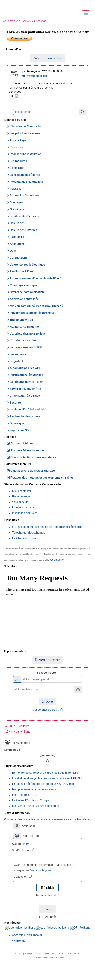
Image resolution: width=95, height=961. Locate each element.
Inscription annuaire (24, 513)
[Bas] (37, 4)
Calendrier (47, 566)
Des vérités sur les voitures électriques (36, 806)
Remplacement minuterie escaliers (34, 789)
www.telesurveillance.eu (27, 935)
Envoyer (47, 701)
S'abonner (18, 844)
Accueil (26, 21)
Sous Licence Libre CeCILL (67, 953)
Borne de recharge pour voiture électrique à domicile (45, 772)
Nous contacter (21, 491)
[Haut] (9, 4)
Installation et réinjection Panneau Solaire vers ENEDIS (47, 778)
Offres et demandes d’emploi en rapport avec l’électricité (47, 526)
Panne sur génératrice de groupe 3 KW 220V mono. (44, 783)
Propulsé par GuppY (24, 953)
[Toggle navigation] (86, 13)
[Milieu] (23, 4)
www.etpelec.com (37, 76)
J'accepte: (21, 876)
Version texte (20, 502)
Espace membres (47, 652)
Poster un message (47, 58)
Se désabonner (21, 850)
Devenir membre (47, 660)
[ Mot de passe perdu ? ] (47, 709)
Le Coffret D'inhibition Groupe (30, 800)
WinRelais (18, 940)
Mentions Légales (23, 507)
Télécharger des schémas (28, 532)
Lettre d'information (47, 813)
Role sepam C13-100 (25, 795)
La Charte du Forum (24, 538)
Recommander (21, 496)
